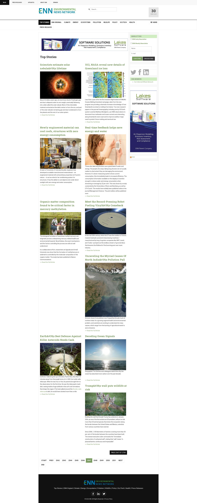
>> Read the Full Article (47, 115)
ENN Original (56, 22)
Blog (4, 2)
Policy (114, 22)
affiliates (31, 2)
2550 (108, 460)
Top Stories (44, 22)
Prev (51, 460)
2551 (114, 460)
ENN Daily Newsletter (139, 39)
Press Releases (17, 2)
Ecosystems (85, 22)
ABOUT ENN (43, 2)
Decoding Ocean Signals (100, 336)
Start (44, 460)
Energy (75, 22)
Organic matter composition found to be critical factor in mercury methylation (57, 205)
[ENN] (57, 10)
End (42, 465)
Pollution (97, 22)
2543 (64, 460)
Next (121, 460)
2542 (58, 460)
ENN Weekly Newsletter (140, 43)
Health (132, 22)
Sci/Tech (123, 22)
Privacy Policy (108, 499)
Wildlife (107, 22)
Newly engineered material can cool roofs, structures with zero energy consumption (59, 131)
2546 (83, 460)
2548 (95, 460)
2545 (76, 460)
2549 (101, 460)
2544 (70, 460)
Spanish (55, 2)
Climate (67, 22)
